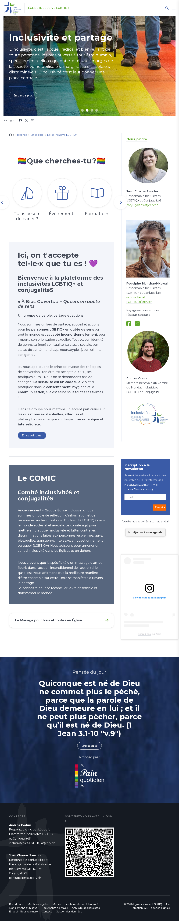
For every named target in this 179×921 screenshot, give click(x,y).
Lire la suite (89, 745)
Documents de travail (54, 907)
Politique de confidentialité (82, 904)
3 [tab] (92, 110)
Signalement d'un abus (23, 907)
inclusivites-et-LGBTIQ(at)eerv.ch (32, 843)
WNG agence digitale (157, 907)
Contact (47, 911)
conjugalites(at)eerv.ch (142, 205)
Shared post (144, 633)
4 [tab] (96, 110)
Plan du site (16, 904)
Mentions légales (38, 904)
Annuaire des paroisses (86, 907)
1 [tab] (82, 110)
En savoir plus (23, 95)
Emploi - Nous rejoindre (23, 911)
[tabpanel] (89, 66)
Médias (57, 904)
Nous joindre (136, 139)
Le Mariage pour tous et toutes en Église (48, 620)
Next (121, 202)
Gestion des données (69, 911)
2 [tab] (87, 110)
